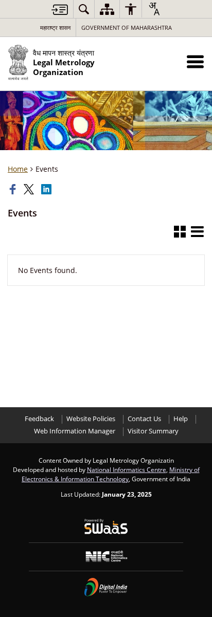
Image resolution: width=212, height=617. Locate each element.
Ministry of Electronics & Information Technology (111, 474)
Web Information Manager (74, 431)
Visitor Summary (153, 431)
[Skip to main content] (59, 9)
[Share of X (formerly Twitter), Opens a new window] (30, 189)
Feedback (39, 418)
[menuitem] (84, 9)
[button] (195, 61)
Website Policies (90, 418)
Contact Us (144, 418)
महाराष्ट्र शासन (55, 27)
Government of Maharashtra (126, 27)
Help (180, 418)
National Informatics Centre (126, 469)
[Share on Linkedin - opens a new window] (47, 189)
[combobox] (154, 8)
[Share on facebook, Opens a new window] (14, 189)
